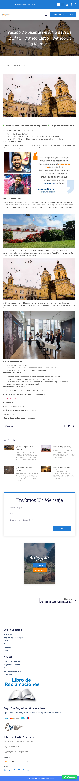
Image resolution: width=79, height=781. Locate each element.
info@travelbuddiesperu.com (17, 752)
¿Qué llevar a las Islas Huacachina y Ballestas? (62, 447)
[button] (58, 4)
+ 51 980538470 (13, 746)
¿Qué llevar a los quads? (62, 467)
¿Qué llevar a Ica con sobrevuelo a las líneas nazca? (25, 469)
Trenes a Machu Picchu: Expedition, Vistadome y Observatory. (25, 448)
